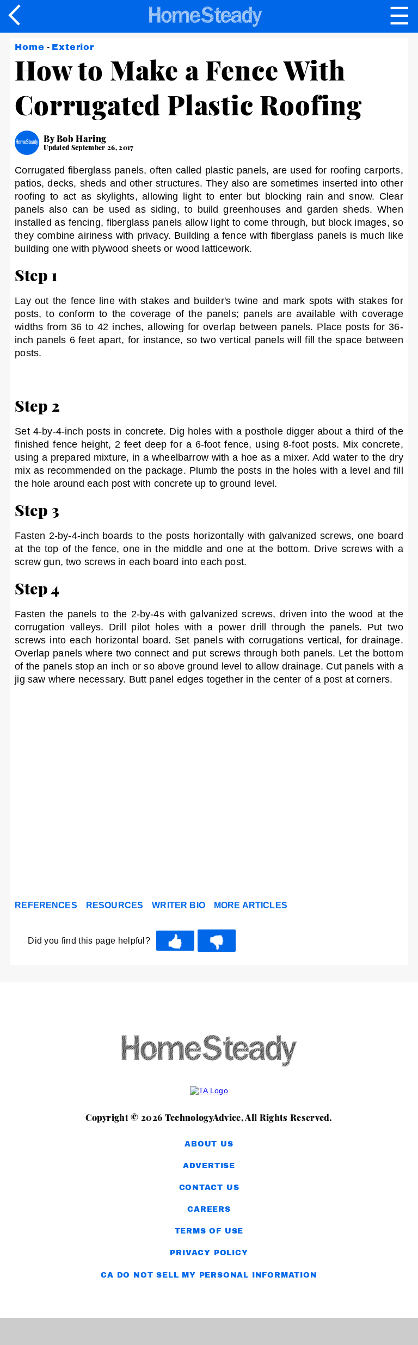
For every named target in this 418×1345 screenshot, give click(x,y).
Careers (209, 1209)
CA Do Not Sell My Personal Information (209, 1275)
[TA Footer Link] (209, 1090)
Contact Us (209, 1187)
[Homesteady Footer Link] (209, 1051)
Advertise (209, 1166)
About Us (209, 1144)
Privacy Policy (209, 1253)
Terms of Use (209, 1231)
